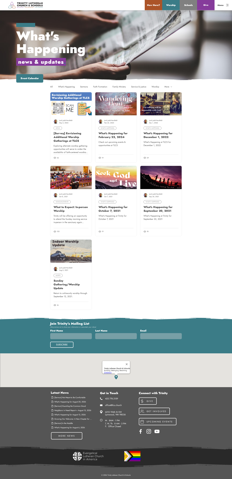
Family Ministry (119, 86)
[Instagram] (149, 431)
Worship (155, 86)
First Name (56, 330)
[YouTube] (157, 431)
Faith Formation (100, 86)
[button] (153, 5)
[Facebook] (140, 431)
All (51, 86)
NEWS (58, 128)
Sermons (84, 86)
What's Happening (66, 86)
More (166, 86)
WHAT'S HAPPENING (107, 128)
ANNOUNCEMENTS (62, 202)
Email (143, 330)
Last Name (101, 330)
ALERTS (58, 275)
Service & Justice (138, 86)
